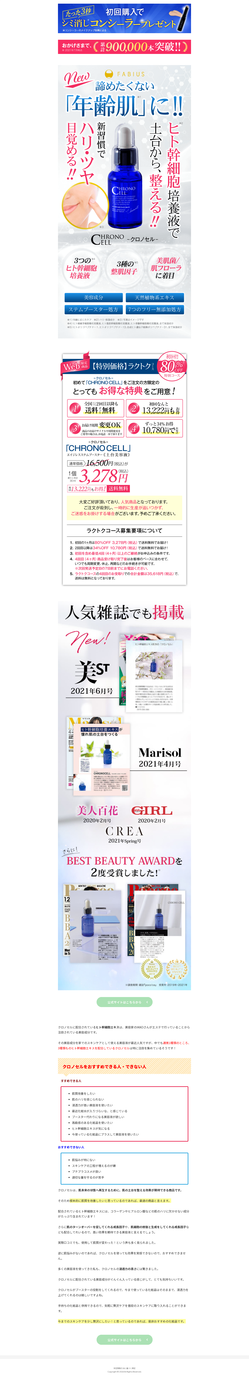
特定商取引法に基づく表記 (124, 1368)
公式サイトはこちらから (125, 1002)
